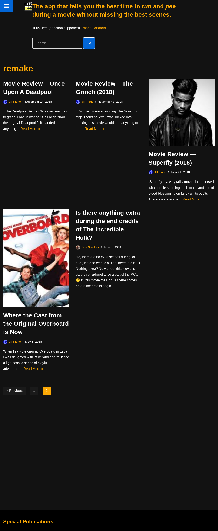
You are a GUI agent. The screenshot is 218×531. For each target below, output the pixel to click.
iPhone (86, 28)
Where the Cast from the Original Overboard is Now (36, 323)
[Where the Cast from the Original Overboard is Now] (36, 258)
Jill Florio (15, 101)
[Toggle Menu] (6, 6)
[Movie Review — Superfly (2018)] (182, 112)
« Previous (14, 391)
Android (100, 28)
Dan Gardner (90, 247)
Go (89, 43)
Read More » (30, 129)
